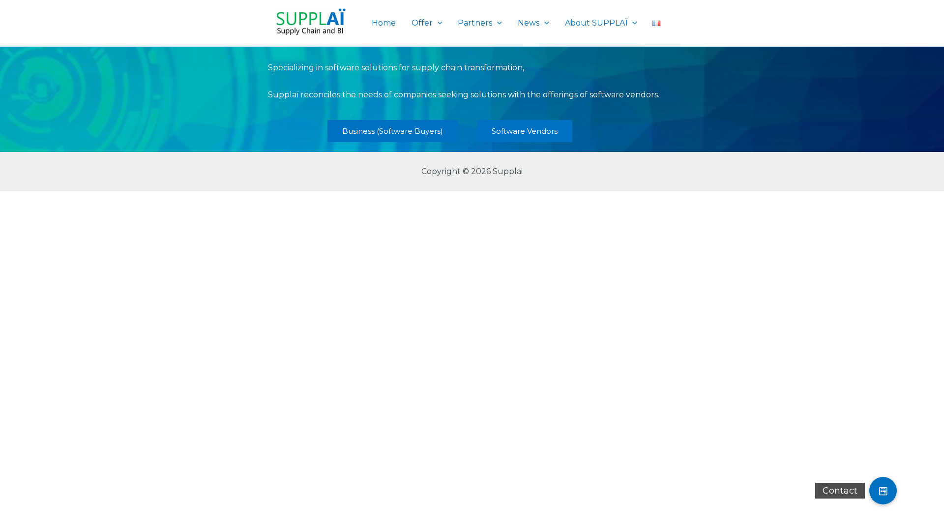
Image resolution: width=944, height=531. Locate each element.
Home (384, 23)
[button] (883, 490)
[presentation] (437, 23)
